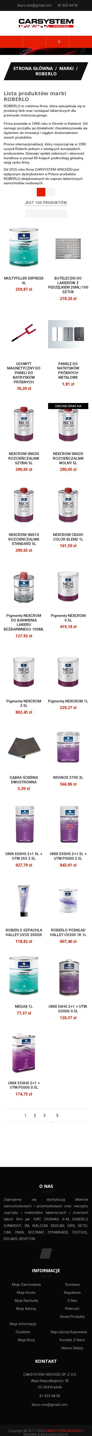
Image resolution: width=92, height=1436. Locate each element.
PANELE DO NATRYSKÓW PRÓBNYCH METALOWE (68, 371)
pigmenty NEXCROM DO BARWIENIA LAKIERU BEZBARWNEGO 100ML (24, 622)
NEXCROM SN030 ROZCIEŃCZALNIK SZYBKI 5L (23, 458)
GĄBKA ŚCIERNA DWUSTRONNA (24, 779)
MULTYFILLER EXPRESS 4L (23, 280)
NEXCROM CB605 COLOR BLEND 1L (68, 537)
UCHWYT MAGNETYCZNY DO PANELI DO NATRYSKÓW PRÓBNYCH (23, 373)
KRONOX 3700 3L (68, 777)
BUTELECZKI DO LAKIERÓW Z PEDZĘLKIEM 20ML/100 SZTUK (68, 285)
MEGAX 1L (24, 1006)
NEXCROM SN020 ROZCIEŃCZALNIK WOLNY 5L (68, 458)
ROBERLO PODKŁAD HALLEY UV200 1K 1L (68, 932)
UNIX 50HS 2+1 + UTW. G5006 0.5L (68, 1008)
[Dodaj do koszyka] (63, 263)
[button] (34, 42)
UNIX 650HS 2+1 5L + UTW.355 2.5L (23, 856)
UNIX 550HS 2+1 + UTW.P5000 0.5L (24, 1085)
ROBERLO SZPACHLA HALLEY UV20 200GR (24, 932)
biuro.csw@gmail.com (35, 5)
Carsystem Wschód (63, 1431)
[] (67, 1115)
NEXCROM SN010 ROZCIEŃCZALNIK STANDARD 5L (23, 539)
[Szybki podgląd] (28, 264)
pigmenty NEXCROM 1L (68, 701)
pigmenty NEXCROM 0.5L (68, 617)
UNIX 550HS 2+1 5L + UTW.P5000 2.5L (68, 856)
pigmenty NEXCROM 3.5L (23, 703)
